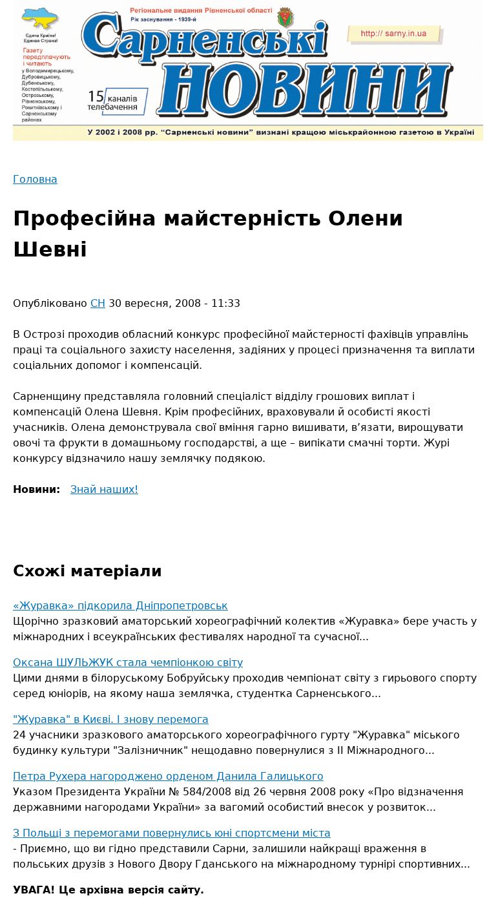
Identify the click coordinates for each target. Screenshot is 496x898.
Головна (35, 179)
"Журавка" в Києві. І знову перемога (111, 719)
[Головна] (248, 70)
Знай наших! (104, 489)
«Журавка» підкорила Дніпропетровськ (120, 606)
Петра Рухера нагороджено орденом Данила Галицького (168, 776)
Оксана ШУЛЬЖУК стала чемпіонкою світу (128, 662)
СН (97, 303)
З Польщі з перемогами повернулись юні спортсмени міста (172, 833)
